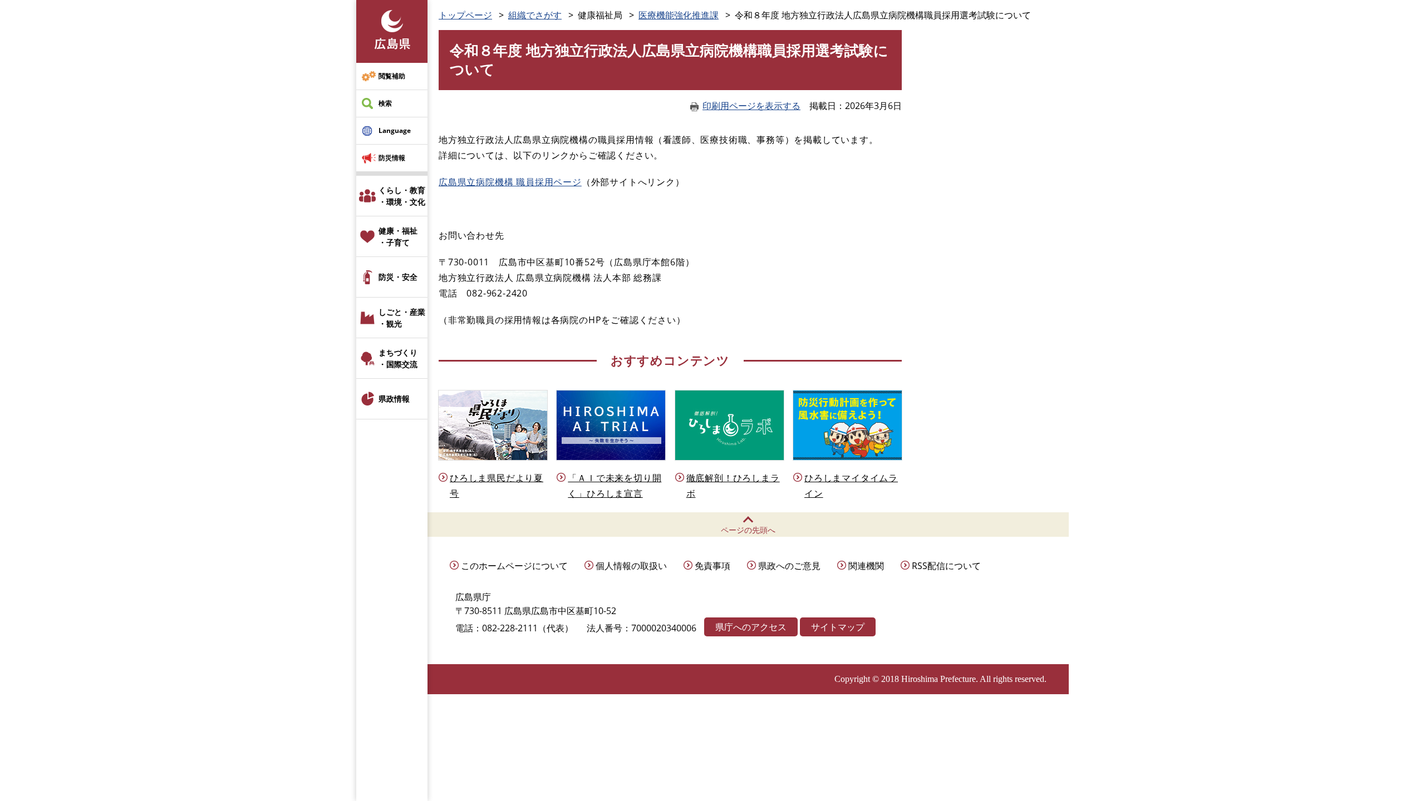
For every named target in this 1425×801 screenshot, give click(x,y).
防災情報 (392, 157)
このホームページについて (514, 566)
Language (395, 130)
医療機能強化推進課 (678, 15)
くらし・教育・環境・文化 (402, 196)
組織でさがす (535, 15)
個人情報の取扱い (631, 566)
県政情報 (394, 398)
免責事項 (712, 566)
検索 (385, 103)
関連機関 (866, 566)
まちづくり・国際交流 (398, 358)
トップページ (465, 15)
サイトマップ (837, 627)
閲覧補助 (392, 76)
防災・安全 (398, 276)
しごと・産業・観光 (402, 317)
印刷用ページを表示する (751, 105)
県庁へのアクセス (751, 627)
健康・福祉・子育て (398, 236)
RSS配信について (946, 566)
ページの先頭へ (748, 530)
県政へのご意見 (789, 566)
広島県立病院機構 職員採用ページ (510, 182)
